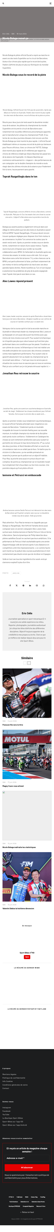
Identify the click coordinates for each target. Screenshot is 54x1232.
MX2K (26, 1197)
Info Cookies (8, 1081)
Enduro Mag (34, 1197)
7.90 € (27, 957)
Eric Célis (6, 34)
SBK (13, 34)
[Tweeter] (17, 585)
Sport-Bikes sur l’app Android (15, 1125)
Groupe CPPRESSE (37, 1219)
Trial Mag (42, 1197)
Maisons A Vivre (40, 1206)
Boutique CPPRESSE (14, 1206)
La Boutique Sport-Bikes (13, 1118)
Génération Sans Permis (38, 1201)
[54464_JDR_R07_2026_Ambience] (27, 877)
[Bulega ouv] (27, 815)
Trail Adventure (13, 1201)
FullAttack (19, 1197)
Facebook (7, 1111)
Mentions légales (9, 1074)
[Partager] (10, 585)
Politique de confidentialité (14, 1078)
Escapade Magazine (28, 1206)
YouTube (6, 1114)
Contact (6, 1088)
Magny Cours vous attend (13, 786)
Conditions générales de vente (15, 1085)
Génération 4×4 (25, 1201)
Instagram (7, 1108)
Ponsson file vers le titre (13, 725)
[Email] (37, 585)
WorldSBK (16, 573)
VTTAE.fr (11, 1197)
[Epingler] (23, 585)
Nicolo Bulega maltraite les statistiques (19, 847)
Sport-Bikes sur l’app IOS (13, 1122)
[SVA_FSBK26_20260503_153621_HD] (27, 693)
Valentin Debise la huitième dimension (18, 908)
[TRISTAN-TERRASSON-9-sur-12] (27, 754)
